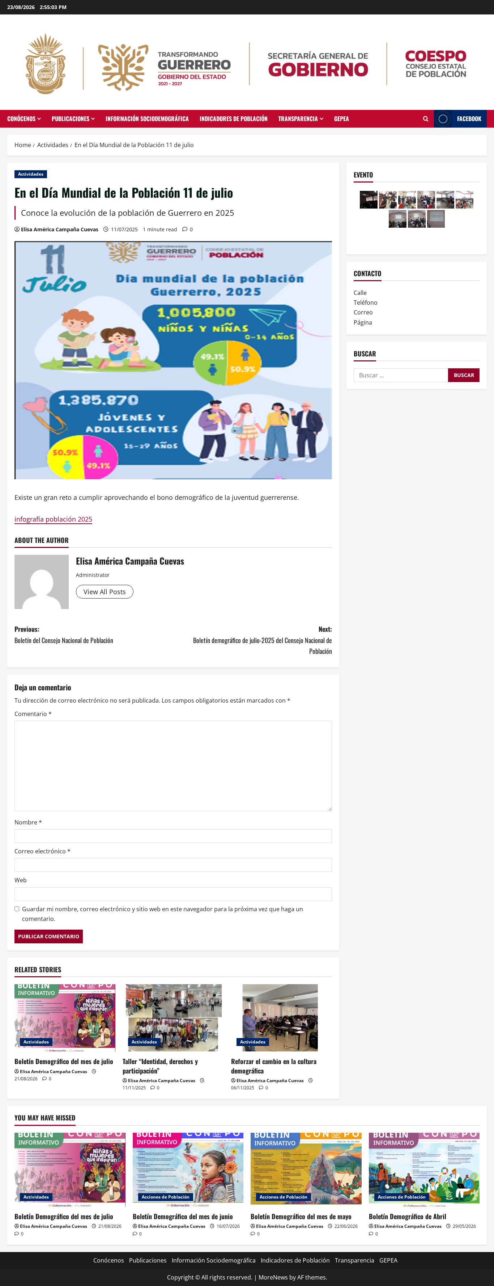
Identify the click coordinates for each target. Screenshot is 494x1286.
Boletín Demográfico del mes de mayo (301, 1216)
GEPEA (341, 118)
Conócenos (21, 118)
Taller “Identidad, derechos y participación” (160, 1065)
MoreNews (273, 1277)
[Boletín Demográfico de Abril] (424, 1169)
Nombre (28, 822)
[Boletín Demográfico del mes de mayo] (306, 1169)
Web (20, 880)
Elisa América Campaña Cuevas (59, 229)
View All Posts (105, 591)
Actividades (30, 174)
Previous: (63, 634)
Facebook (469, 118)
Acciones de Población (165, 1197)
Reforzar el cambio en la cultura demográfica (273, 1065)
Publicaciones (70, 118)
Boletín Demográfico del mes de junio (183, 1216)
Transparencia (298, 118)
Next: (262, 640)
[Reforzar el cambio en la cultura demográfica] (281, 1017)
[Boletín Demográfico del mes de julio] (64, 1017)
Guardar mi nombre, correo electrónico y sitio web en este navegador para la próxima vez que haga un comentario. (162, 914)
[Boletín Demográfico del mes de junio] (188, 1169)
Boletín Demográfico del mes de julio (63, 1061)
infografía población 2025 (53, 519)
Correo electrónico (42, 851)
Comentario (33, 714)
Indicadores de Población (234, 118)
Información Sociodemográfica (147, 118)
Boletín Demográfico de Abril (407, 1216)
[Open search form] (426, 119)
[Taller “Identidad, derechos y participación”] (173, 1017)
